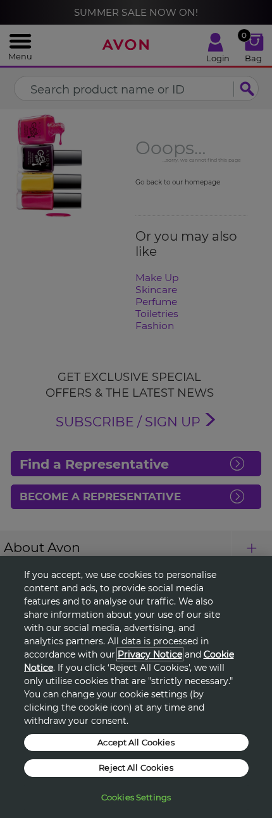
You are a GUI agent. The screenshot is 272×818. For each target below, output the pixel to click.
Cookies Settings (136, 797)
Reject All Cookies (136, 767)
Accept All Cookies (135, 742)
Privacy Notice (150, 654)
